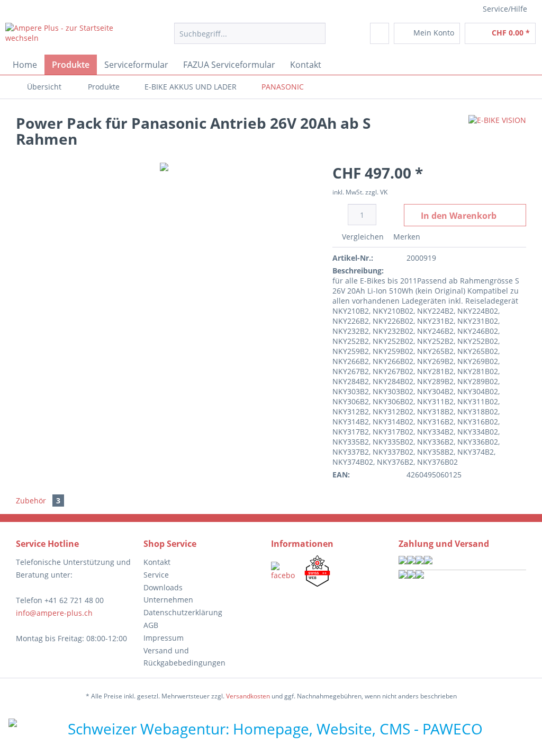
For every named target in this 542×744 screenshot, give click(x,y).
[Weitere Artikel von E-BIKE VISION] (497, 133)
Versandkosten (248, 696)
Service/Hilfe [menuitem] (505, 9)
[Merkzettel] (379, 33)
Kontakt (156, 562)
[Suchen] (316, 33)
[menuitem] (250, 38)
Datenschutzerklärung (182, 612)
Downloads (163, 587)
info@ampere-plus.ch (54, 613)
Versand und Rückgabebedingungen (184, 656)
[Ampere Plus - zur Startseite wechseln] (69, 36)
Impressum (163, 638)
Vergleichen (362, 237)
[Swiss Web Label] (317, 571)
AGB (150, 625)
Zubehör (38, 500)
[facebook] (283, 571)
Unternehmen (168, 600)
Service (156, 575)
